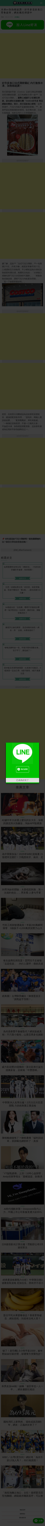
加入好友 (24, 769)
